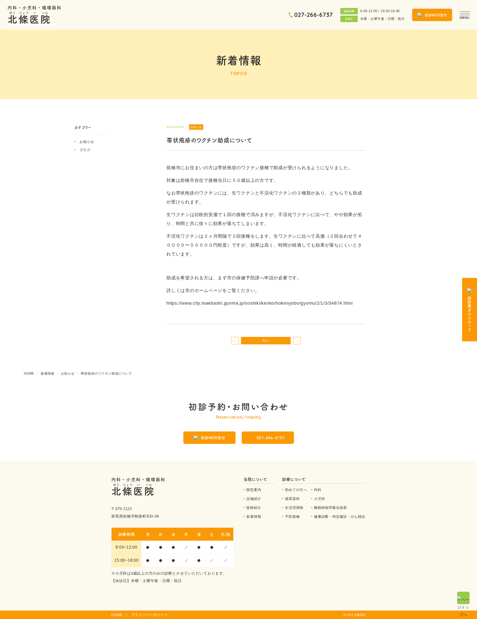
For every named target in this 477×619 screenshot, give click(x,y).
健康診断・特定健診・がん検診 (339, 517)
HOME (116, 615)
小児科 (319, 499)
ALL (266, 340)
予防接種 (292, 517)
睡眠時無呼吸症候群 (330, 508)
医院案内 (253, 490)
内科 (317, 490)
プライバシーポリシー (149, 615)
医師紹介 (253, 508)
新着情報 (253, 517)
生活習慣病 (294, 508)
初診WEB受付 (436, 14)
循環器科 (292, 499)
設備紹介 (253, 499)
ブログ (85, 150)
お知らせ (87, 142)
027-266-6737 (313, 14)
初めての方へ (296, 490)
